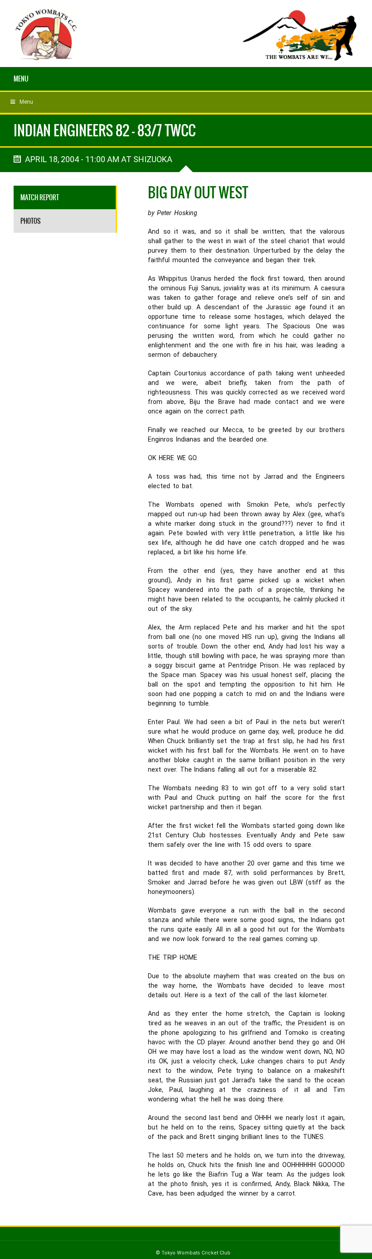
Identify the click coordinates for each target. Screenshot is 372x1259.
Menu (21, 79)
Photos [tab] (30, 221)
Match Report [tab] (39, 197)
